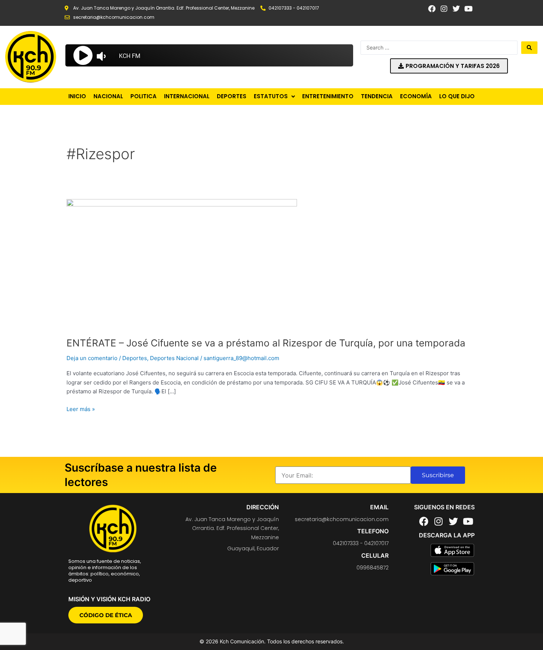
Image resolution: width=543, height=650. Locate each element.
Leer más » (80, 409)
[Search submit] (529, 47)
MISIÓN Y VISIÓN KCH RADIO (109, 599)
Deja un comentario (91, 358)
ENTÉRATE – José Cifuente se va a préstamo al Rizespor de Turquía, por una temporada (265, 343)
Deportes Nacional (174, 358)
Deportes (134, 358)
